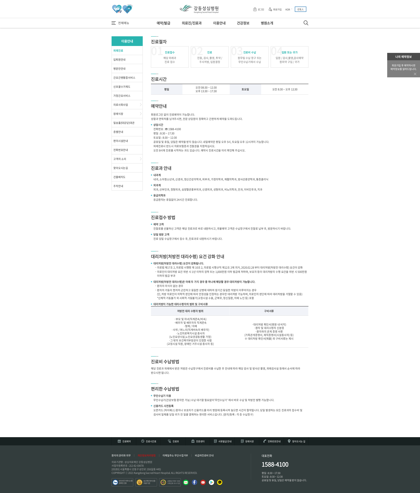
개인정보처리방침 (146, 455)
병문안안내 (119, 68)
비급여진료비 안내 (204, 455)
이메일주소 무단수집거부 (175, 455)
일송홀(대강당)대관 (124, 123)
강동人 (300, 9)
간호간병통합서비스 (124, 77)
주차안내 (118, 186)
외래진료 (118, 50)
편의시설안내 (120, 141)
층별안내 (118, 132)
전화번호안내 (120, 150)
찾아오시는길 (120, 168)
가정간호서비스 (121, 96)
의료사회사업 (120, 105)
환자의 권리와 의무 (121, 455)
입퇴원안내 (119, 59)
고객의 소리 (119, 159)
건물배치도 (119, 177)
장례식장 (118, 114)
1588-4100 (275, 464)
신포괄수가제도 (121, 87)
